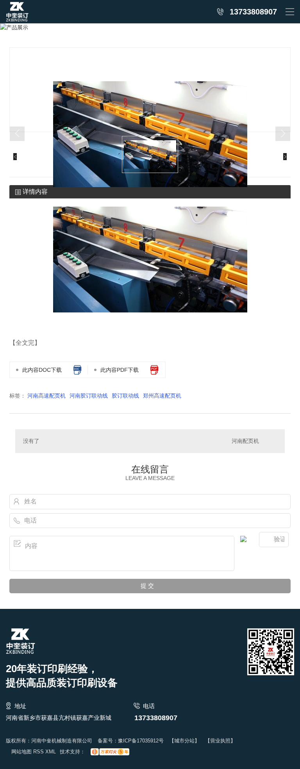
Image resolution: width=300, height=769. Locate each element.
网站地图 (21, 752)
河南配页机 (245, 441)
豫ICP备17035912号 (141, 741)
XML (50, 752)
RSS (38, 752)
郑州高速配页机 (162, 396)
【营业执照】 (220, 741)
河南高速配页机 (46, 396)
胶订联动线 (125, 396)
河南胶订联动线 (89, 396)
